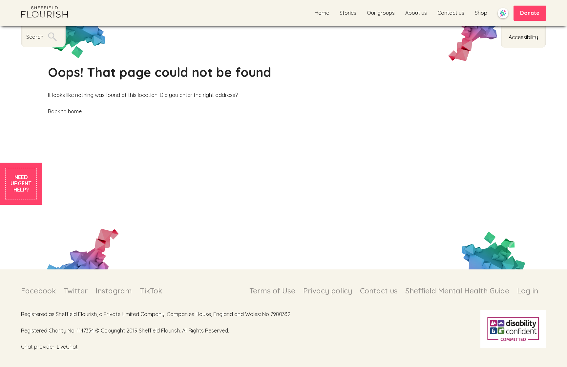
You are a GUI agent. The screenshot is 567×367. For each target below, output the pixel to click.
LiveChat (67, 346)
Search (34, 37)
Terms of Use (272, 290)
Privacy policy (327, 290)
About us (416, 13)
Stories (348, 13)
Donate (529, 13)
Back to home (65, 111)
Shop (481, 13)
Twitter (76, 290)
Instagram (113, 290)
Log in (527, 290)
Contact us (450, 13)
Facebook (38, 290)
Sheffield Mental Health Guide (457, 290)
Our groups (381, 13)
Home (322, 13)
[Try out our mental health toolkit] (503, 13)
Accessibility (523, 37)
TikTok (151, 290)
